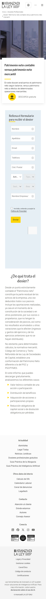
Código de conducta (23, 571)
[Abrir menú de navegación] (42, 5)
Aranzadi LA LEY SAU (23, 595)
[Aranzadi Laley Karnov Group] (11, 5)
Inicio (4, 12)
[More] (35, 5)
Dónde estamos (23, 508)
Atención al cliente (23, 504)
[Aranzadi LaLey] (23, 553)
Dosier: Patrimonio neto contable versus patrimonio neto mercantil (22, 16)
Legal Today (23, 449)
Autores (23, 512)
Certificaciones (23, 575)
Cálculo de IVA (23, 479)
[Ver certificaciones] (23, 540)
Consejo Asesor (23, 516)
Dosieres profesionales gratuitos (23, 458)
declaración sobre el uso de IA (23, 590)
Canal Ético (23, 567)
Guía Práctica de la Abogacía (23, 462)
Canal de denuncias (23, 487)
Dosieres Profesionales (15, 12)
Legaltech (23, 491)
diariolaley (23, 445)
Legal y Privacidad (23, 559)
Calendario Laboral (23, 483)
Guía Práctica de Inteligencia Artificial (23, 466)
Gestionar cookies (23, 563)
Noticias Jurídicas (23, 453)
